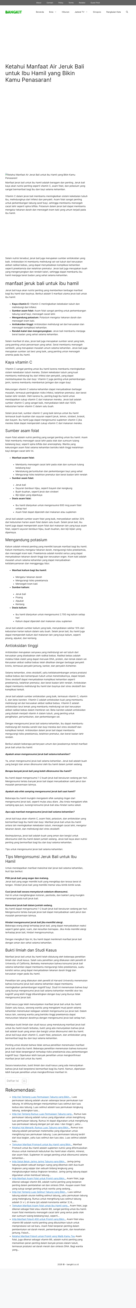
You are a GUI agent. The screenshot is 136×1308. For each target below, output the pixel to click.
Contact (50, 3)
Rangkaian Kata (113, 12)
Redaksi (82, 3)
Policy (60, 3)
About (38, 3)
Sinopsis (97, 12)
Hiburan (65, 12)
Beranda (40, 12)
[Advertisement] (46, 43)
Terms (71, 3)
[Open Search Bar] (127, 12)
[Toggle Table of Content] (23, 1081)
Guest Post (95, 3)
